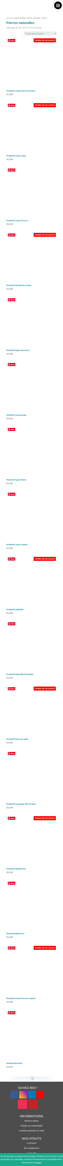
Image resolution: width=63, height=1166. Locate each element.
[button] (58, 5)
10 (45, 1078)
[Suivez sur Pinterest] (32, 1104)
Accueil (9, 18)
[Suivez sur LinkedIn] (32, 1094)
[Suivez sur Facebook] (14, 1094)
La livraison (31, 1143)
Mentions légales (31, 1121)
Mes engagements (31, 1148)
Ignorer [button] (38, 1163)
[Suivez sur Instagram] (23, 1094)
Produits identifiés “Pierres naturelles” (27, 18)
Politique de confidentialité (31, 1126)
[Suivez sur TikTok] (22, 1104)
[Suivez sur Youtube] (40, 1094)
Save (13, 40)
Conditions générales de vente (31, 1131)
